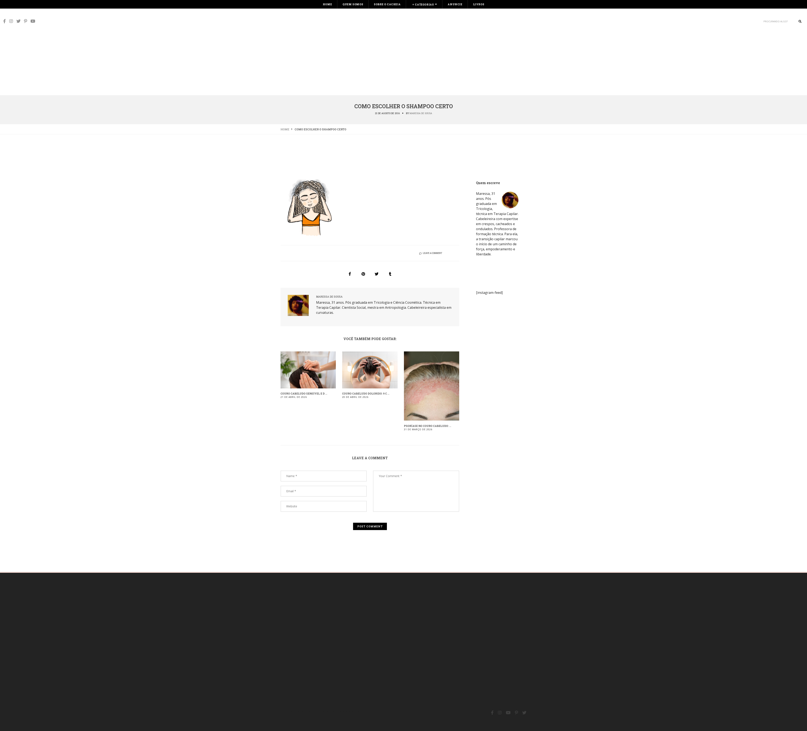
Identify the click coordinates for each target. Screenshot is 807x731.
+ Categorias (423, 4)
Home (327, 4)
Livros (478, 4)
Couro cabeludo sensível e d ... (304, 393)
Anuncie (455, 4)
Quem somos (353, 4)
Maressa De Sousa (421, 113)
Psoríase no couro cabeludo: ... (427, 426)
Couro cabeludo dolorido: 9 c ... (365, 393)
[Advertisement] (403, 63)
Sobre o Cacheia (387, 4)
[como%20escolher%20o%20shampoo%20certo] (349, 274)
